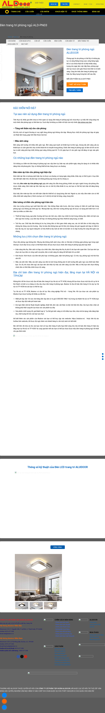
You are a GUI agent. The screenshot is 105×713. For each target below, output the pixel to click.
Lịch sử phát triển (95, 624)
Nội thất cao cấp (60, 649)
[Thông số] (102, 356)
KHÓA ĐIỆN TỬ (13, 44)
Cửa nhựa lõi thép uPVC (62, 660)
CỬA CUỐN (47, 41)
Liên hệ (39, 14)
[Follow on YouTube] (25, 656)
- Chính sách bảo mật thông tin (64, 636)
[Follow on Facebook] (18, 656)
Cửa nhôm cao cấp (61, 655)
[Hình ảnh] (102, 359)
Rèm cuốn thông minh (62, 658)
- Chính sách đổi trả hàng (63, 631)
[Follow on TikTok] (22, 656)
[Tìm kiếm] (102, 12)
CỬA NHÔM (11, 41)
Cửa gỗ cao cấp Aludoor (62, 662)
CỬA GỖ (37, 41)
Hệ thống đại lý (94, 637)
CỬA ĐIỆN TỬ (69, 41)
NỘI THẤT (24, 44)
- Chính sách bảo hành (62, 622)
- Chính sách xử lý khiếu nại (63, 634)
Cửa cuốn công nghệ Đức (63, 665)
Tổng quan (93, 622)
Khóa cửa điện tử (60, 651)
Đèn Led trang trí (60, 653)
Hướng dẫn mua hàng (97, 635)
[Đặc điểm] (102, 354)
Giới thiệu (39, 3)
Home (10, 37)
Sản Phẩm (40, 9)
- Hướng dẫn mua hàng (62, 629)
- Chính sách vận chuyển (62, 624)
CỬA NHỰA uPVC (25, 41)
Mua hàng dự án (95, 639)
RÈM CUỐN (58, 41)
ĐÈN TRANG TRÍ (83, 41)
